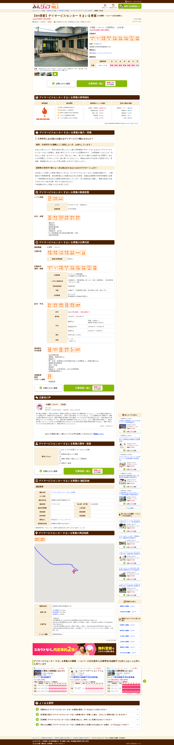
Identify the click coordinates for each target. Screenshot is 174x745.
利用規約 (45, 741)
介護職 (43, 10)
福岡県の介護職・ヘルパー (127, 606)
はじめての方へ (37, 741)
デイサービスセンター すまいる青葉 (81, 10)
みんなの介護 (36, 743)
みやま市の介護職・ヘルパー (128, 652)
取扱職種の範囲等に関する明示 (80, 741)
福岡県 (36, 22)
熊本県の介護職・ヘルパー (127, 630)
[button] (74, 571)
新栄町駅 (70, 22)
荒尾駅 (82, 22)
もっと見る (130, 508)
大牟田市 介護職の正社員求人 (81, 738)
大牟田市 (43, 22)
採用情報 (49, 743)
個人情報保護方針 (54, 741)
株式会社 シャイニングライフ (101, 53)
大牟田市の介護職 (64, 10)
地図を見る (98, 44)
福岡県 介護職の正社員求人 (63, 738)
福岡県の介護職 (51, 10)
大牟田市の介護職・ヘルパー (128, 611)
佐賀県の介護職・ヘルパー (127, 625)
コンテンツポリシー (59, 743)
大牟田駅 (58, 22)
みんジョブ (36, 10)
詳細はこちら (99, 434)
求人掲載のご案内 (65, 741)
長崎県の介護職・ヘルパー (127, 647)
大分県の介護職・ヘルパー (127, 636)
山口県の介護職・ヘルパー (127, 641)
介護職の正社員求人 (47, 738)
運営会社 (43, 743)
